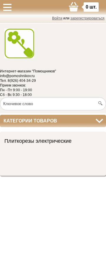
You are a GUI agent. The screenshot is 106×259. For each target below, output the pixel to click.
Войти (57, 18)
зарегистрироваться (87, 18)
